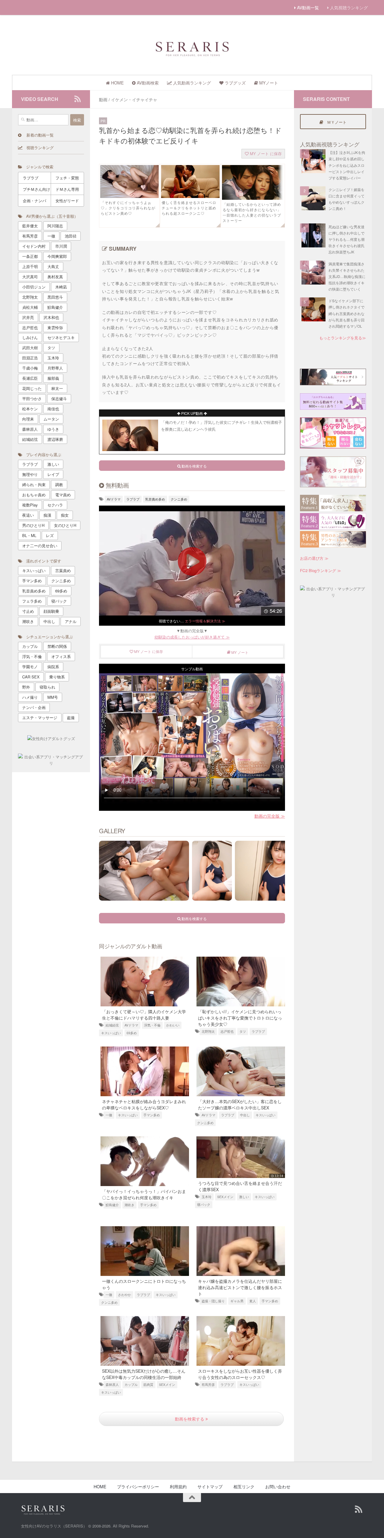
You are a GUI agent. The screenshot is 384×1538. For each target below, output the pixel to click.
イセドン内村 (34, 246)
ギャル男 (237, 1301)
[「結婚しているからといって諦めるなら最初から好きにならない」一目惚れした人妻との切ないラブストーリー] (253, 198)
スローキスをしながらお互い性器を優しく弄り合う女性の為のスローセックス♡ (240, 1374)
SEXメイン (225, 1196)
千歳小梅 (30, 368)
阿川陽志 (55, 226)
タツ (242, 1031)
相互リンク (243, 1486)
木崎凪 (61, 287)
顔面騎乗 (51, 611)
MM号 (52, 697)
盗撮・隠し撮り (213, 1301)
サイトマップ (210, 1486)
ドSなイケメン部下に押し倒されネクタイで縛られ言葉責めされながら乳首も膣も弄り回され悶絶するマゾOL (346, 313)
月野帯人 (55, 368)
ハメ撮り (30, 697)
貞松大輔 (30, 307)
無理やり (30, 474)
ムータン (51, 419)
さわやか (124, 1294)
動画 (103, 99)
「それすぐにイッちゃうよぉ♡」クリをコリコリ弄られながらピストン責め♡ (128, 208)
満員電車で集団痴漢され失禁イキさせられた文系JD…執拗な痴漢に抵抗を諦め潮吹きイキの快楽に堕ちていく (346, 276)
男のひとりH (33, 525)
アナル (70, 621)
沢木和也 (51, 317)
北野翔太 (208, 1031)
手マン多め (151, 1115)
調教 (59, 484)
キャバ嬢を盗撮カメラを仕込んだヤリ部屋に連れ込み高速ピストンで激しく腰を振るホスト (240, 1287)
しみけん (30, 337)
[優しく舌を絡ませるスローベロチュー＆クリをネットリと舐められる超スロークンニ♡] (190, 196)
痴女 (65, 515)
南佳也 (53, 409)
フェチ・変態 (67, 178)
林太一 (57, 388)
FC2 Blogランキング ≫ (320, 570)
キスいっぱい (111, 1033)
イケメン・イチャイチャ (134, 99)
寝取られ (47, 687)
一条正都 (30, 256)
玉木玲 (207, 1196)
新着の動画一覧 (37, 135)
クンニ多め (179, 499)
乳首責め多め (155, 499)
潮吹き (129, 1205)
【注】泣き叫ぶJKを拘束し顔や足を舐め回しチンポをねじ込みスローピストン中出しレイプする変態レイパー (346, 165)
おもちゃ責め (34, 494)
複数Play (30, 505)
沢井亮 (28, 317)
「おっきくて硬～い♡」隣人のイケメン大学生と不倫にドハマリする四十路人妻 (144, 1014)
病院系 (53, 666)
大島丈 (53, 266)
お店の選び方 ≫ (314, 558)
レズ (50, 535)
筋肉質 (148, 1384)
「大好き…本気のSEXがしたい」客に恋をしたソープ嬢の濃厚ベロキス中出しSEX (240, 1104)
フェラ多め (32, 601)
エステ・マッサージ (39, 717)
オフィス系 (61, 656)
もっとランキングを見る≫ (342, 338)
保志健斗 (59, 398)
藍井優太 (30, 226)
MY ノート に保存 (265, 153)
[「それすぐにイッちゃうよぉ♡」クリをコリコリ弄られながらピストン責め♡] (129, 196)
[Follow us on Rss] (77, 98)
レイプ (53, 474)
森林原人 (112, 1384)
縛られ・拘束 (34, 484)
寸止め (28, 611)
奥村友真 (55, 276)
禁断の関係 (57, 646)
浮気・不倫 (152, 1025)
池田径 (70, 236)
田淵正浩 (30, 358)
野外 (26, 687)
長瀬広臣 (30, 378)
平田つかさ (32, 398)
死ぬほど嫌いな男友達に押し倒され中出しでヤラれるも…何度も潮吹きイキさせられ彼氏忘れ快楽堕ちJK (346, 239)
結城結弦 (112, 1025)
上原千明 (30, 266)
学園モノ (30, 666)
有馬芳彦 (208, 1384)
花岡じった (32, 388)
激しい (244, 1196)
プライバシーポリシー (138, 1486)
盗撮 (71, 717)
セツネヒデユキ (61, 337)
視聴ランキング (38, 147)
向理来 (28, 419)
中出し (245, 1115)
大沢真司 (30, 276)
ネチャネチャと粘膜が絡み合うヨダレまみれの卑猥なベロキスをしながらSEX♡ (144, 1104)
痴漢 (47, 515)
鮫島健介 (112, 1205)
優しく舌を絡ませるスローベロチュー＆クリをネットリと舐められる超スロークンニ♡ (189, 208)
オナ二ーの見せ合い (39, 545)
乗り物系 (57, 677)
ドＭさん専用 (67, 189)
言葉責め (63, 570)
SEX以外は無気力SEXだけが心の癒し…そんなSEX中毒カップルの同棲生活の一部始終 (143, 1374)
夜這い (28, 515)
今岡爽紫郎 (57, 256)
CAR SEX (31, 677)
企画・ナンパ (34, 200)
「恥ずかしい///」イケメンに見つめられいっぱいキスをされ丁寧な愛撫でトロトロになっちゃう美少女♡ (240, 1017)
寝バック (203, 1204)
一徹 (109, 1115)
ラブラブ (133, 499)
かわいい (172, 1025)
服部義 (53, 378)
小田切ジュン (34, 287)
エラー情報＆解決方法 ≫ (205, 620)
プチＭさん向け (36, 189)
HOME (100, 1486)
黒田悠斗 (55, 297)
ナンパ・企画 (34, 707)
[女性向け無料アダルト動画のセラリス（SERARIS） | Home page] (192, 48)
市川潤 (61, 246)
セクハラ (55, 505)
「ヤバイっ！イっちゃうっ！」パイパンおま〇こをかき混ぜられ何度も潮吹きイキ (144, 1194)
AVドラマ (114, 499)
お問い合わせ (277, 1486)
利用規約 (178, 1486)
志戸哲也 (227, 1031)
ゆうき (53, 429)
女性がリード (67, 200)
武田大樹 (30, 347)
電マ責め (63, 494)
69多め (132, 1033)
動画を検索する (190, 1419)
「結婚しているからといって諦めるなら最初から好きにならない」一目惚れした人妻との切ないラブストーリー (252, 212)
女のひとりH (65, 525)
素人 (252, 1301)
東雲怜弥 (55, 327)
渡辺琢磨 (55, 439)
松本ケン (30, 409)
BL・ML (29, 535)
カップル (131, 1384)
